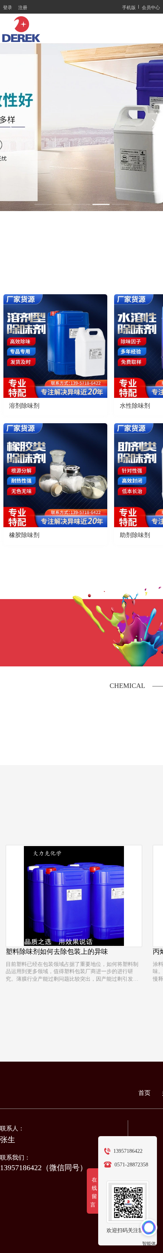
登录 (7, 7)
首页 (144, 1093)
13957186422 (128, 1151)
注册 (22, 7)
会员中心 (151, 7)
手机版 (129, 7)
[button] (43, 204)
